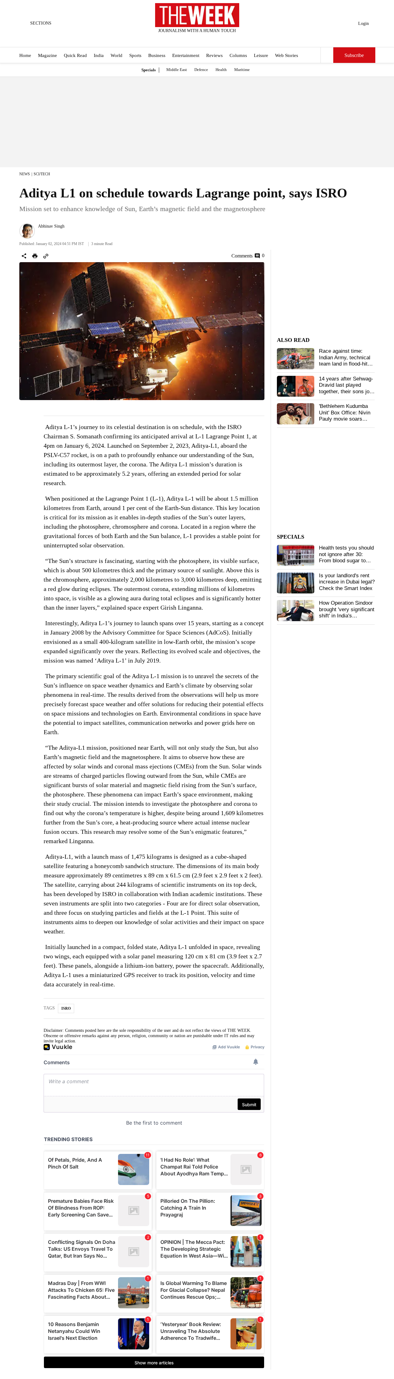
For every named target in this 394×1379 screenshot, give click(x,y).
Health (221, 69)
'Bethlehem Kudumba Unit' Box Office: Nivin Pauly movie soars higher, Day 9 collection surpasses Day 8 (346, 419)
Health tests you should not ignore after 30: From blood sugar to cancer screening (346, 557)
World (116, 55)
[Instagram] (192, 39)
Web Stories (286, 55)
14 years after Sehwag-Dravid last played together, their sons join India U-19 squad (346, 388)
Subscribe (354, 55)
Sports (135, 55)
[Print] (35, 256)
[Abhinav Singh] (27, 231)
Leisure (261, 55)
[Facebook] (171, 39)
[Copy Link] (45, 256)
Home (25, 55)
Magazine (47, 55)
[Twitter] (181, 39)
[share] (24, 256)
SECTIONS (40, 23)
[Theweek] (197, 15)
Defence (201, 69)
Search (327, 55)
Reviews (214, 55)
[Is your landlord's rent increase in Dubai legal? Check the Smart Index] (295, 583)
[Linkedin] (212, 39)
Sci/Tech (42, 174)
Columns (238, 55)
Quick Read (75, 55)
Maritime (242, 69)
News (24, 174)
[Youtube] (202, 39)
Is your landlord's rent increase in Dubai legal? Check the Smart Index (347, 582)
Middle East (176, 69)
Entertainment (185, 55)
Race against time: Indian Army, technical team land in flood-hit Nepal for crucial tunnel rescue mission (346, 364)
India (99, 55)
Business (156, 55)
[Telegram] (222, 39)
